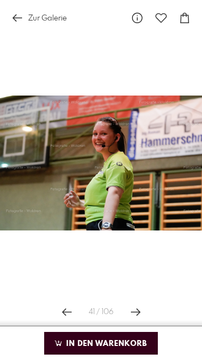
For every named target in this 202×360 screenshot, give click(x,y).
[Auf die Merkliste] (161, 18)
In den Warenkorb (105, 344)
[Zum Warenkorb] (184, 18)
